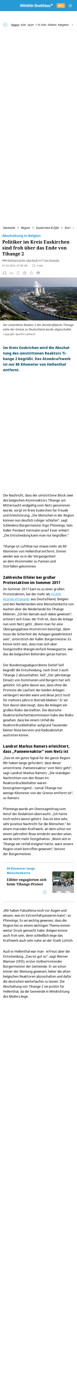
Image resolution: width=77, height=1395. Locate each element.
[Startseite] (36, 5)
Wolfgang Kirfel (16, 260)
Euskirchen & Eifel (47, 228)
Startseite (9, 228)
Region (25, 228)
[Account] (70, 5)
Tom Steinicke (51, 260)
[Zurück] (5, 24)
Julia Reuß (32, 260)
